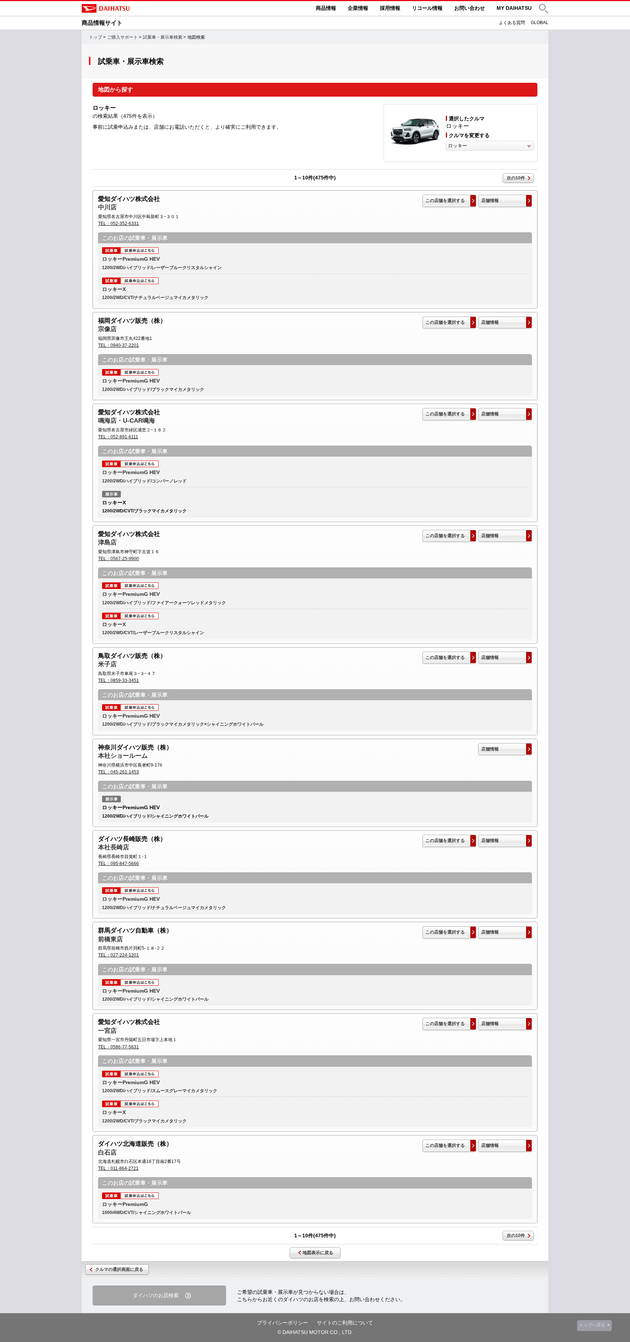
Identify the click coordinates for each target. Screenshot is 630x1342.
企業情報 (358, 8)
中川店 (107, 207)
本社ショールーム (123, 755)
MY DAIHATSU (514, 8)
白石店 (107, 1152)
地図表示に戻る (318, 1252)
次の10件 (516, 178)
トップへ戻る (592, 1324)
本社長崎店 (113, 847)
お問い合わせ (469, 8)
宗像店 (107, 329)
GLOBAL (539, 22)
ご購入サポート (122, 37)
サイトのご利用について (345, 1323)
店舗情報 (490, 200)
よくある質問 (512, 22)
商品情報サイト (102, 23)
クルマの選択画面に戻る (119, 1269)
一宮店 (107, 1030)
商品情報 (326, 8)
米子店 (107, 664)
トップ (95, 37)
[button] (543, 8)
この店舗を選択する (445, 200)
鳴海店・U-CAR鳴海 (126, 420)
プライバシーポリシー (282, 1323)
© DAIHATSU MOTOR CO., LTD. (315, 1332)
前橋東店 (110, 939)
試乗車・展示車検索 (162, 37)
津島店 (107, 542)
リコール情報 (427, 8)
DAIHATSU (136, 8)
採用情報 (390, 8)
